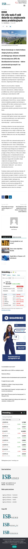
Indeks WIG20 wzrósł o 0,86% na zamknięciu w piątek (12, 370)
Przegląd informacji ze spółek (8, 381)
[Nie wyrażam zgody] (26, 543)
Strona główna (4, 9)
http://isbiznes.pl (14, 229)
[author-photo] (14, 224)
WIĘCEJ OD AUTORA (17, 237)
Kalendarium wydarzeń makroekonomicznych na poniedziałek (14, 377)
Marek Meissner (6, 23)
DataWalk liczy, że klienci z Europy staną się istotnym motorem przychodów (12, 385)
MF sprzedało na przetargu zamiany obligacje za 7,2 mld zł (7, 208)
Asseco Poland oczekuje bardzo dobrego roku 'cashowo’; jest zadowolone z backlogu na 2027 (14, 400)
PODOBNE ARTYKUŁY (6, 237)
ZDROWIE (5, 12)
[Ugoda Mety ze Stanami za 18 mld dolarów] (5, 258)
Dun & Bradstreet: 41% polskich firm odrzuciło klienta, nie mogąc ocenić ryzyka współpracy (20, 209)
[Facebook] (3, 26)
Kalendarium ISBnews (6, 374)
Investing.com (15, 460)
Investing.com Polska (6, 310)
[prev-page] (3, 264)
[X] (6, 26)
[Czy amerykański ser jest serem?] (5, 243)
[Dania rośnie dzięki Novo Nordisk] (5, 250)
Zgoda (14, 546)
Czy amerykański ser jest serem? (8, 366)
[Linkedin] (10, 26)
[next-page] (5, 264)
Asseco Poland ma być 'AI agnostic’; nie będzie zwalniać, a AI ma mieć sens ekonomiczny (14, 390)
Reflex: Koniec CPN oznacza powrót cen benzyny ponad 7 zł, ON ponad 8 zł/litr (14, 395)
